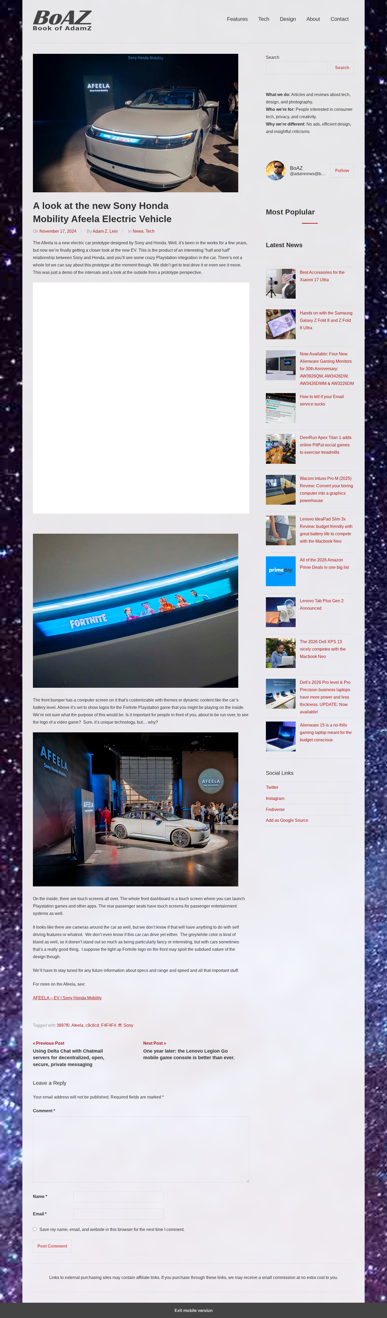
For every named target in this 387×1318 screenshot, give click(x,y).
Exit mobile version (194, 1310)
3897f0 (63, 1025)
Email (40, 1214)
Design (288, 19)
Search (272, 57)
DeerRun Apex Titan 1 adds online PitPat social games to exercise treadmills (325, 445)
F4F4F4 (108, 1025)
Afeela (77, 1025)
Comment (44, 1111)
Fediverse (275, 809)
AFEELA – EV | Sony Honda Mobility (67, 998)
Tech (263, 19)
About (313, 19)
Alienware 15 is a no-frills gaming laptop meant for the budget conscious (326, 732)
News (138, 231)
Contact (340, 19)
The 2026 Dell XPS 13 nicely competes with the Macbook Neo (323, 649)
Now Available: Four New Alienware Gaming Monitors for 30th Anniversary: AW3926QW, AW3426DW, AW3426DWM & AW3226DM (327, 369)
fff (119, 1025)
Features (237, 19)
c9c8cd (92, 1025)
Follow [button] (342, 170)
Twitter (272, 787)
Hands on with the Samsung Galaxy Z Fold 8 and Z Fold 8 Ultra (326, 320)
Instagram (275, 798)
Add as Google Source (287, 820)
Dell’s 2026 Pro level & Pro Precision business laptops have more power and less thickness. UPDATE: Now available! (325, 697)
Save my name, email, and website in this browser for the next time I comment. (112, 1229)
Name (40, 1196)
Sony (128, 1025)
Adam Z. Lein (105, 231)
